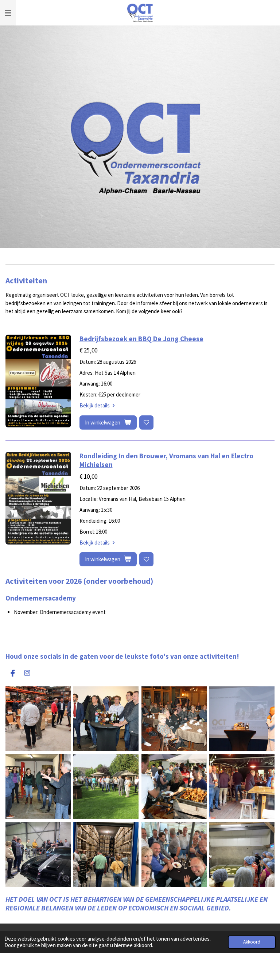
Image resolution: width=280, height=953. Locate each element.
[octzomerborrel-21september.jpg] (106, 786)
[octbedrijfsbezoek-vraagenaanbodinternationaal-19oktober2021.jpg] (38, 719)
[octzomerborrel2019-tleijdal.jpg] (174, 786)
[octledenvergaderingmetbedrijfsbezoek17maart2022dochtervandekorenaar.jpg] (38, 786)
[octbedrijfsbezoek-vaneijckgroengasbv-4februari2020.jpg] (106, 719)
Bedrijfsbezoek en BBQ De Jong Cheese (141, 338)
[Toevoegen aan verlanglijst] (146, 422)
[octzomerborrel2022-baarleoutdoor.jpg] (242, 786)
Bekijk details (94, 405)
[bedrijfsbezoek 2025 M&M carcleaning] (38, 854)
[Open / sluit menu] (8, 12)
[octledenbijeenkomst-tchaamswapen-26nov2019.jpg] (174, 719)
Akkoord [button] (251, 942)
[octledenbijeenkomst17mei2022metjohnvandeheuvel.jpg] (242, 719)
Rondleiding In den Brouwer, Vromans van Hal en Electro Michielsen (166, 460)
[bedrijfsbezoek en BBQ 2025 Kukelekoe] (242, 854)
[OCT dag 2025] (106, 854)
